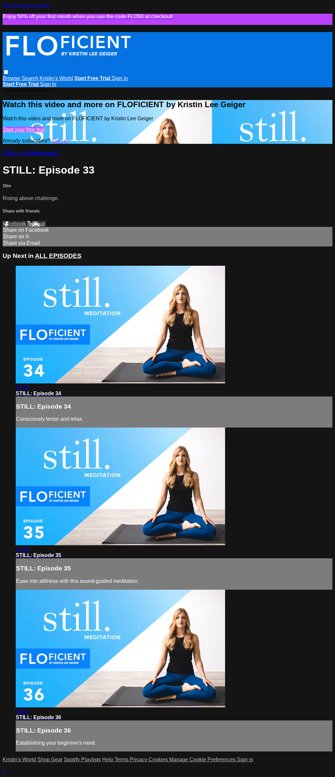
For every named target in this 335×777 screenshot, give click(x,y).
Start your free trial (24, 129)
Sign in (120, 78)
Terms (122, 759)
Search (31, 78)
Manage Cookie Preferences (203, 759)
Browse (12, 78)
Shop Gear (49, 759)
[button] (6, 72)
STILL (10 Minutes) (31, 153)
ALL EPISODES (58, 255)
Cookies (159, 759)
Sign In (48, 84)
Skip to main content (26, 5)
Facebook (15, 224)
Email (38, 224)
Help (108, 759)
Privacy (139, 759)
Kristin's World (56, 78)
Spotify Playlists (82, 759)
